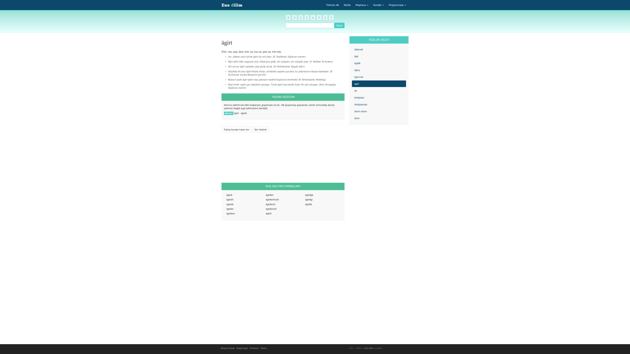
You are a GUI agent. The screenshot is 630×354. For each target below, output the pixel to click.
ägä (356, 56)
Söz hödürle (260, 129)
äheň (357, 118)
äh (355, 90)
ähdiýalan (359, 97)
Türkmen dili (332, 5)
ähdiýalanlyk (360, 104)
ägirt (356, 83)
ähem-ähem (360, 111)
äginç (357, 70)
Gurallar (377, 5)
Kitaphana (361, 5)
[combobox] (309, 25)
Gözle (339, 25)
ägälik (357, 63)
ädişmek (358, 49)
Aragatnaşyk (242, 348)
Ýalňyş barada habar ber (236, 129)
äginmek (358, 77)
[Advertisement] (283, 157)
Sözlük (347, 5)
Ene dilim (369, 348)
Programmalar (396, 5)
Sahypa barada (228, 348)
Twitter (263, 348)
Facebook (254, 348)
